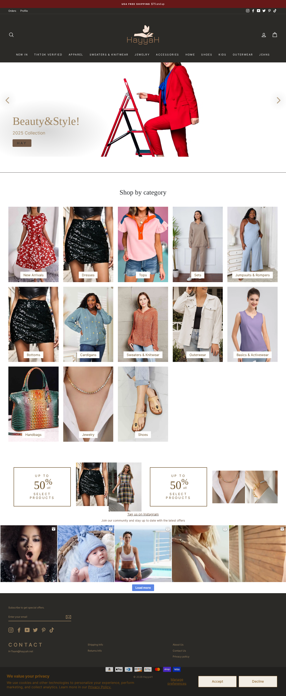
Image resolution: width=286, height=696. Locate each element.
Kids (223, 54)
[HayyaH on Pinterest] (43, 630)
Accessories (167, 54)
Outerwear (243, 54)
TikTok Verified (48, 54)
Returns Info (95, 650)
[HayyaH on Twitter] (35, 630)
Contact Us (179, 650)
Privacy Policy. (99, 687)
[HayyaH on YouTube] (27, 630)
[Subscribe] (68, 617)
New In (22, 54)
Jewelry (142, 54)
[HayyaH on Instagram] (10, 630)
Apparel (76, 54)
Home (190, 54)
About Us (178, 644)
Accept (217, 681)
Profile (24, 10)
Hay (22, 143)
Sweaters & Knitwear (109, 54)
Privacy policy (181, 656)
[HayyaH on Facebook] (19, 630)
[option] (143, 4)
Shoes (206, 54)
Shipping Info (95, 644)
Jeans (264, 54)
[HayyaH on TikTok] (51, 630)
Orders (12, 10)
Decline (258, 681)
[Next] (279, 100)
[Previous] (7, 100)
